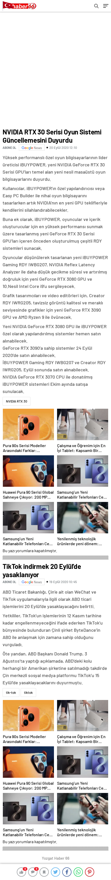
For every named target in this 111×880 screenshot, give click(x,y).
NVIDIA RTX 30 (16, 401)
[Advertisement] (55, 69)
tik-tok (11, 692)
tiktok (28, 692)
